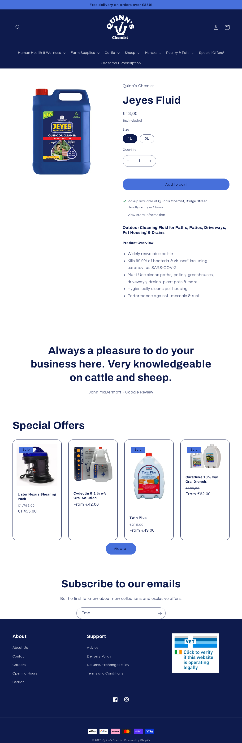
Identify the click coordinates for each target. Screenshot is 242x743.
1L (130, 138)
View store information (146, 215)
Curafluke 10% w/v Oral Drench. (202, 479)
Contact (19, 656)
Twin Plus (138, 518)
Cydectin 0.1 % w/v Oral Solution (90, 495)
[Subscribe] (160, 613)
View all (121, 549)
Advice (93, 647)
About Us (20, 647)
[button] (18, 27)
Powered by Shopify (137, 740)
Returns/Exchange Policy (108, 665)
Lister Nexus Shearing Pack (37, 496)
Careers (19, 665)
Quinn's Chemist (113, 740)
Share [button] (133, 309)
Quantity (129, 149)
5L (147, 138)
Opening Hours (25, 673)
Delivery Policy (99, 656)
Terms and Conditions (105, 673)
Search (19, 682)
